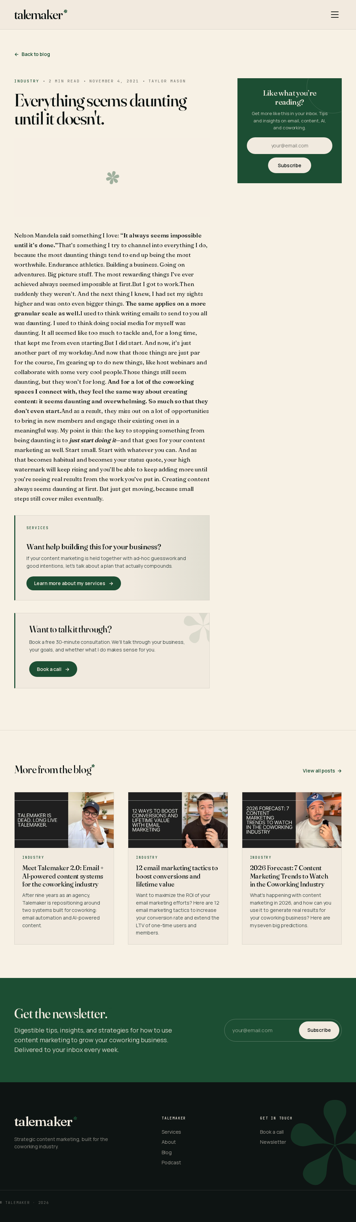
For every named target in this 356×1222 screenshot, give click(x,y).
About (169, 1142)
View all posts (322, 770)
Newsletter (273, 1142)
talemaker (38, 15)
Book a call (272, 1131)
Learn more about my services (73, 583)
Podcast (171, 1162)
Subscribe (289, 165)
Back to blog (32, 54)
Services (171, 1131)
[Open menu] (335, 15)
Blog (167, 1152)
